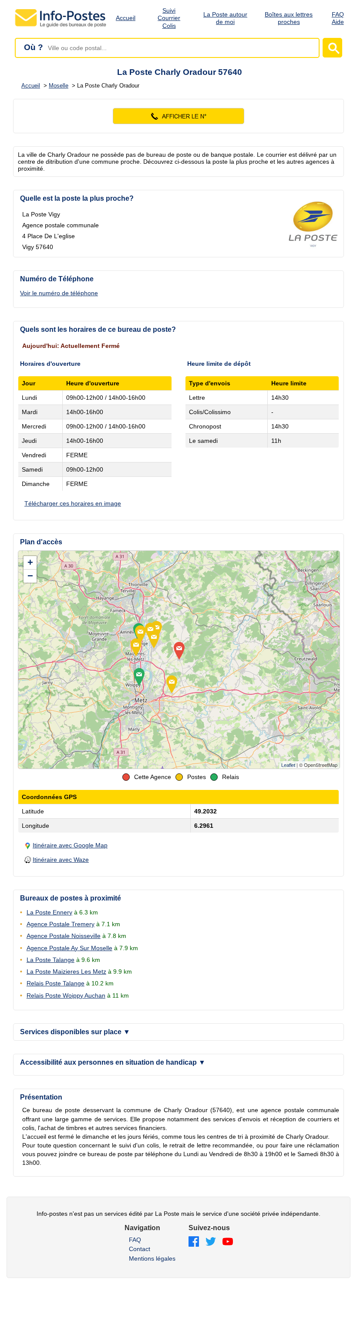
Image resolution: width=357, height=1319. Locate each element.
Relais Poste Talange (55, 983)
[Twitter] (210, 1242)
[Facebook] (194, 1242)
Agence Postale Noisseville (64, 935)
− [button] (30, 575)
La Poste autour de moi (225, 18)
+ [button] (30, 562)
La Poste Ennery (49, 912)
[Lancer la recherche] (332, 47)
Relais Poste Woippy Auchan (66, 995)
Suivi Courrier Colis (169, 18)
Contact (139, 1248)
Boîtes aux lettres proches (289, 18)
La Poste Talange (50, 959)
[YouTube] (227, 1242)
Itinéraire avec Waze (61, 859)
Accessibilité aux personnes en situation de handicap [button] (112, 1062)
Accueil (125, 17)
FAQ (135, 1239)
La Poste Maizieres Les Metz (66, 971)
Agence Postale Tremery (60, 924)
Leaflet (288, 765)
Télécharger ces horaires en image (72, 503)
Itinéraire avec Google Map (70, 845)
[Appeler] (178, 116)
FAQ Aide (338, 18)
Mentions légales (152, 1258)
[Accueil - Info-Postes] (61, 27)
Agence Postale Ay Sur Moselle (69, 948)
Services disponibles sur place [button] (75, 1032)
